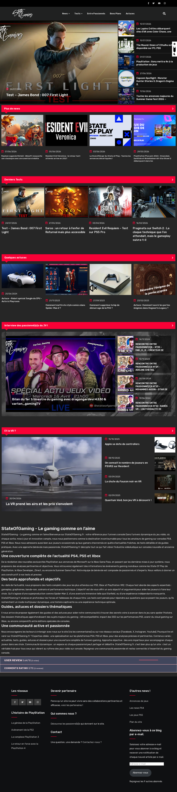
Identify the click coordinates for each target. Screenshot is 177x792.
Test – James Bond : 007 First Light (37, 95)
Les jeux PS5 (136, 715)
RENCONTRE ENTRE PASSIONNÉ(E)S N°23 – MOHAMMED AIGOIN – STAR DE (151, 386)
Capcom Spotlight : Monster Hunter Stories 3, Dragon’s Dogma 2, (155, 81)
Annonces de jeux (139, 701)
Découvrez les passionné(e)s (65, 723)
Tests (77, 13)
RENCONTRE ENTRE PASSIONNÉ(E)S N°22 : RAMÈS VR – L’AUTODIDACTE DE (152, 406)
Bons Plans (115, 13)
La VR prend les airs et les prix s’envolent (39, 504)
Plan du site (136, 722)
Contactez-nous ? (92, 742)
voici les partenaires (71, 705)
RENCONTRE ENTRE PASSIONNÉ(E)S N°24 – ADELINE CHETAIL (148, 366)
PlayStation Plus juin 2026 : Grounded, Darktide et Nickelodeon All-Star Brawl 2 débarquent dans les (152, 158)
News (65, 13)
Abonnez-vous (140, 772)
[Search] (164, 13)
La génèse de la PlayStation (25, 723)
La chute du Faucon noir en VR (123, 481)
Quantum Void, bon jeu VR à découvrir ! (128, 500)
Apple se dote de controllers (122, 444)
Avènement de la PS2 (22, 730)
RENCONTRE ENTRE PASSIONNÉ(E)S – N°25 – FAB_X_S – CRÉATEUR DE (150, 347)
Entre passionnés (96, 13)
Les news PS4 (137, 708)
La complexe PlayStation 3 (25, 737)
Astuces (130, 13)
